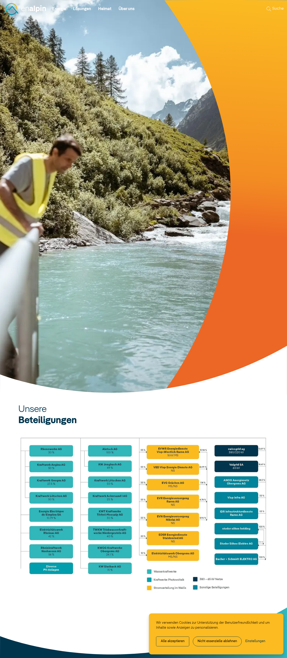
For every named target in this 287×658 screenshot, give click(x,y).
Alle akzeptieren (173, 641)
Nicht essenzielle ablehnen (217, 641)
